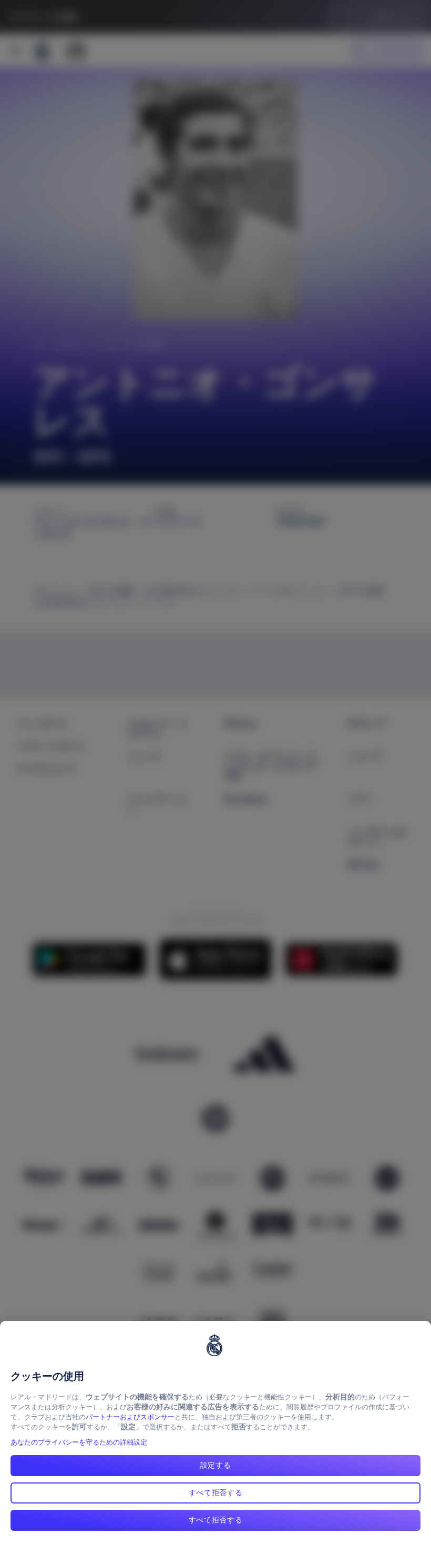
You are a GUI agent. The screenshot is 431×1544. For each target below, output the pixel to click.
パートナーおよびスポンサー (130, 1417)
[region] (215, 1432)
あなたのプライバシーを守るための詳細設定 (79, 1442)
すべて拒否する (216, 1492)
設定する (215, 1465)
